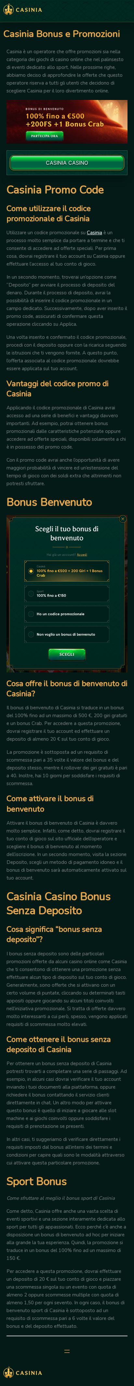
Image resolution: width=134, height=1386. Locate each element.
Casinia (94, 232)
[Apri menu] (67, 1351)
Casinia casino (67, 162)
